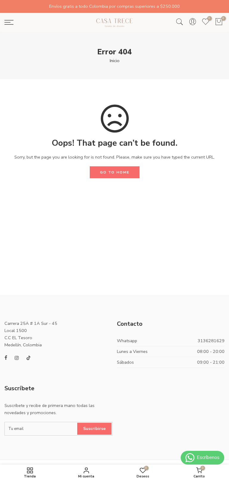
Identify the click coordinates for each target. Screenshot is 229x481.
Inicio (115, 61)
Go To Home (114, 172)
